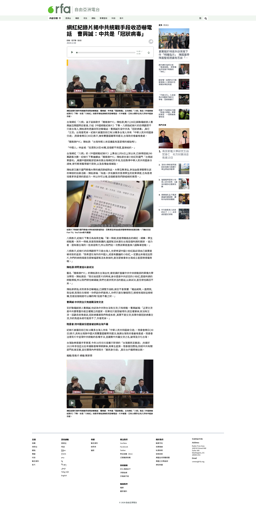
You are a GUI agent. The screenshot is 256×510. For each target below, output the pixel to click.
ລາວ (62, 457)
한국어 (63, 454)
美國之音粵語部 (162, 461)
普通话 (63, 443)
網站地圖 (159, 464)
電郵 (122, 487)
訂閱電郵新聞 (125, 457)
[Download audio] (149, 52)
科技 (113, 18)
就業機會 (159, 446)
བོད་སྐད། (63, 464)
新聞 (33, 443)
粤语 (63, 446)
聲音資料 (35, 461)
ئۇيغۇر (63, 468)
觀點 (93, 18)
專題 (77, 18)
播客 (92, 450)
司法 (85, 18)
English (64, 475)
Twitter (123, 450)
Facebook (124, 446)
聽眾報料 (123, 491)
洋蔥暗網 (123, 472)
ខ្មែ (62, 461)
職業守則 (159, 443)
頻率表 (93, 446)
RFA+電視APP (125, 469)
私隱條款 (159, 450)
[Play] (73, 52)
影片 (121, 18)
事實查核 (103, 18)
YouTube (123, 443)
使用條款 (159, 454)
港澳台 (68, 18)
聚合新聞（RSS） (127, 454)
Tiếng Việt (65, 472)
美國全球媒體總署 (163, 457)
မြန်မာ (63, 450)
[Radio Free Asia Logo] (73, 8)
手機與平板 (124, 476)
